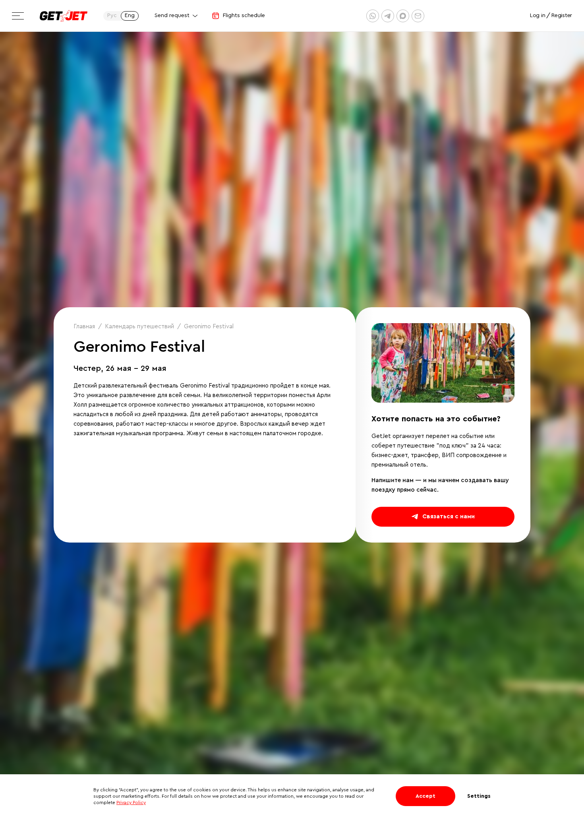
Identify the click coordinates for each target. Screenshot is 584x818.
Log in (537, 15)
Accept (425, 796)
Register (561, 15)
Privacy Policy (131, 802)
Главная (84, 327)
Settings (479, 796)
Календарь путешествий (139, 327)
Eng (130, 15)
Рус (112, 15)
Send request (172, 15)
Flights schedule (244, 15)
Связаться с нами (448, 516)
